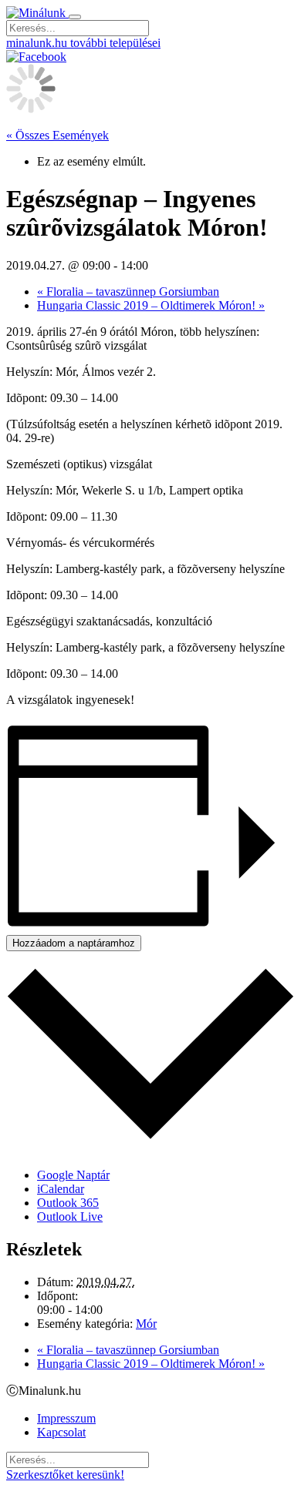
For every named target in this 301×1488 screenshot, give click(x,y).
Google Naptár (73, 1174)
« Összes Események (57, 135)
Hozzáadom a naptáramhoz (73, 943)
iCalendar (60, 1188)
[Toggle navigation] (75, 17)
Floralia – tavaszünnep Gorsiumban (128, 291)
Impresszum (66, 1418)
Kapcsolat (61, 1432)
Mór (146, 1323)
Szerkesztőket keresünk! (65, 1474)
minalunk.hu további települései (83, 42)
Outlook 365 (68, 1202)
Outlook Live (70, 1216)
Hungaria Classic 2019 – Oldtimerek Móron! (151, 305)
